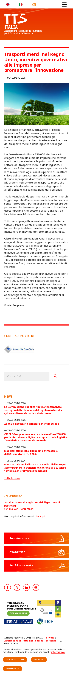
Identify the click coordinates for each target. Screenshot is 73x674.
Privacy (50, 637)
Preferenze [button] (12, 668)
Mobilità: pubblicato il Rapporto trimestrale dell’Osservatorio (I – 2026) (31, 452)
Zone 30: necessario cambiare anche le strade (31, 423)
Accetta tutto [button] (15, 659)
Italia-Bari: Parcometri (19, 508)
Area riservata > (19, 538)
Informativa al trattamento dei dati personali (30, 640)
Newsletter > (17, 551)
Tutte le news (12, 478)
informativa (58, 652)
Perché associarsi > (21, 565)
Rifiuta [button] (38, 659)
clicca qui (40, 516)
